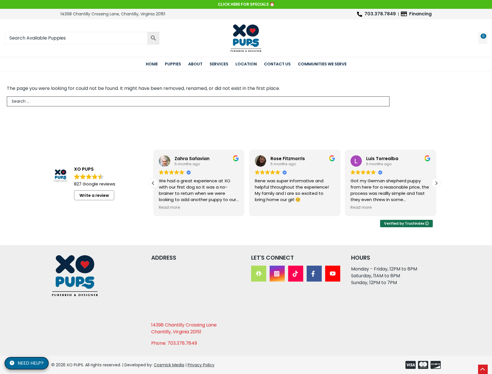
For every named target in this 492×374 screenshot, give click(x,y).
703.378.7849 (380, 14)
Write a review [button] (94, 195)
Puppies (173, 64)
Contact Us (277, 64)
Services (219, 64)
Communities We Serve (322, 64)
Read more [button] (169, 207)
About (195, 64)
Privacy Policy (201, 365)
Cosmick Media (169, 365)
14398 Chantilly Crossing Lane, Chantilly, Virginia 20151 (112, 14)
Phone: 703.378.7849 (174, 343)
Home (152, 64)
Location (246, 64)
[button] (436, 183)
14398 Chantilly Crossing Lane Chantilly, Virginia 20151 (184, 328)
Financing (420, 14)
